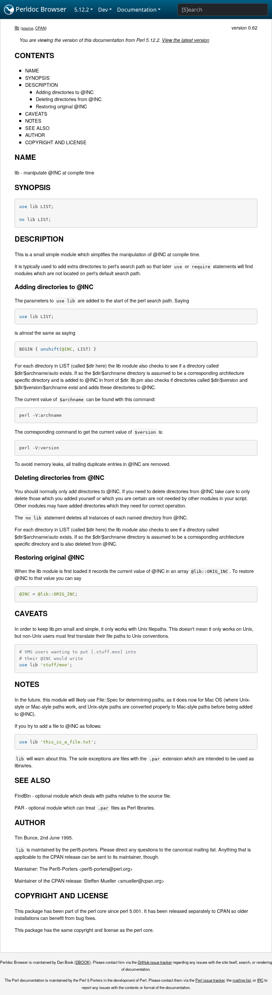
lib (17, 27)
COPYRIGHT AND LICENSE (56, 142)
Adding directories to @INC (65, 91)
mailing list (242, 980)
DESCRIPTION (41, 84)
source (27, 28)
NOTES (33, 120)
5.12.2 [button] (81, 9)
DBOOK (83, 962)
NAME (32, 70)
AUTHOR (35, 134)
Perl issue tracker (210, 980)
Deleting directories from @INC (69, 98)
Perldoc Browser (40, 9)
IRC (260, 980)
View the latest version (185, 40)
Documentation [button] (137, 9)
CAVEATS (36, 113)
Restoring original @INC (61, 106)
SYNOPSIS (37, 77)
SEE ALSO (37, 127)
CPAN (40, 28)
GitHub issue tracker (155, 962)
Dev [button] (103, 9)
